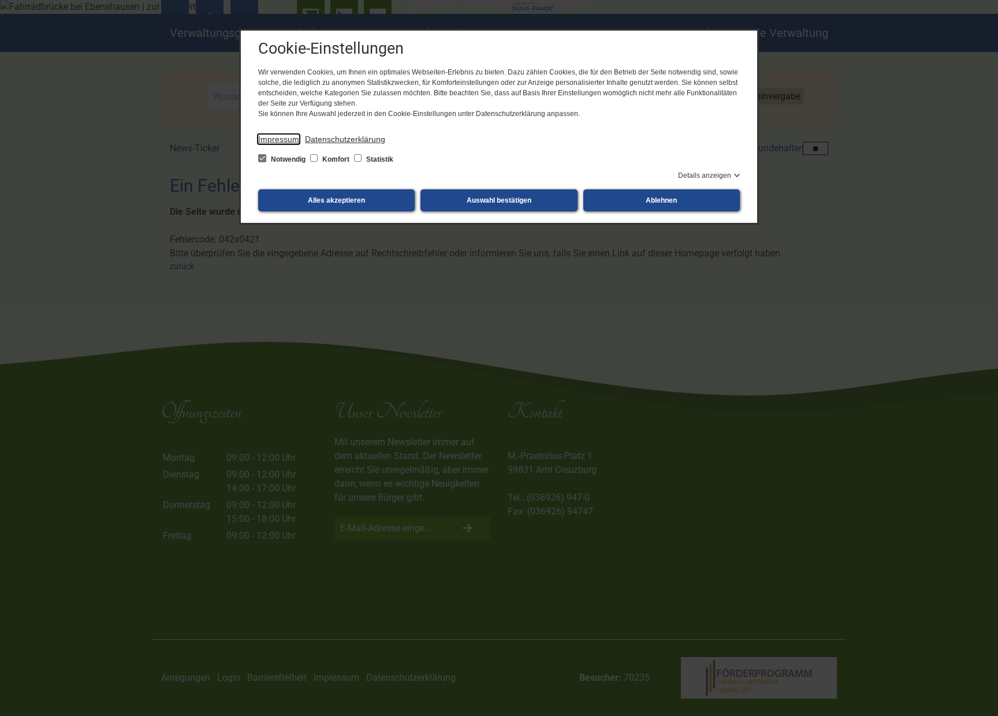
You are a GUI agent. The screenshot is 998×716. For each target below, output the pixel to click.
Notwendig (288, 159)
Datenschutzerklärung (345, 139)
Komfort (336, 159)
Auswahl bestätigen (499, 200)
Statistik (378, 159)
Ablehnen (661, 200)
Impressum (278, 139)
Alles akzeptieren (336, 200)
